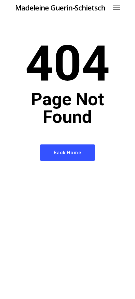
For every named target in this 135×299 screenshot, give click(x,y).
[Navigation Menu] (116, 7)
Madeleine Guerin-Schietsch (60, 7)
